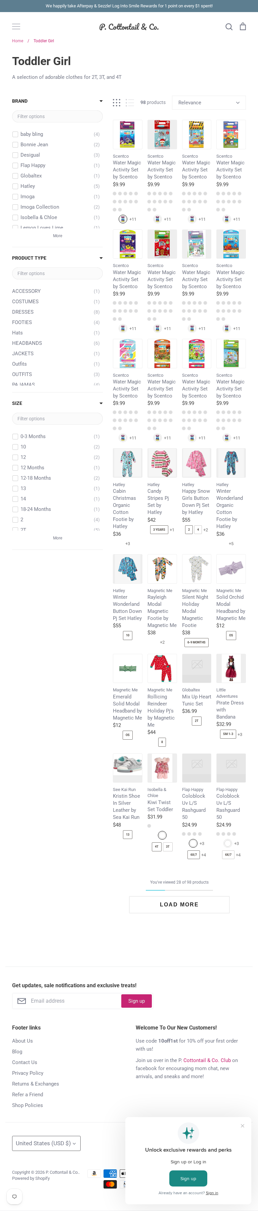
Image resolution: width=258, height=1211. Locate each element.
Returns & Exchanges (35, 1084)
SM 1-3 (228, 734)
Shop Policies (27, 1105)
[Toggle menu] (16, 26)
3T (168, 846)
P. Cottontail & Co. (62, 1172)
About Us (22, 1041)
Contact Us (24, 1062)
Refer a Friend (27, 1095)
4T (157, 846)
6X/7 (193, 854)
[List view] (130, 103)
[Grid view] (116, 103)
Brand (20, 101)
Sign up (136, 1001)
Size (17, 403)
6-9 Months (196, 642)
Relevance (189, 103)
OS (231, 635)
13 (127, 834)
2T (197, 721)
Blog (17, 1052)
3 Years (159, 529)
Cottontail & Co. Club (207, 1060)
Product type (29, 258)
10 (127, 635)
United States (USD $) (43, 1143)
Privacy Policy (27, 1073)
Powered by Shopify (31, 1178)
